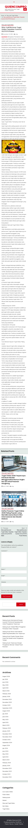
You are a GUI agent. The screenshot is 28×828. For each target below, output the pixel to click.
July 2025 (5, 714)
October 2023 (6, 774)
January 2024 (6, 765)
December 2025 (7, 699)
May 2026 (5, 685)
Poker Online (6, 794)
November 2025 (7, 702)
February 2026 (6, 693)
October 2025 (6, 705)
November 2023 (7, 771)
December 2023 (7, 768)
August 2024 (6, 745)
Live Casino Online (7, 791)
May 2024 (5, 754)
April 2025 (5, 722)
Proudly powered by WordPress (13, 822)
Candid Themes (18, 824)
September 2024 (7, 742)
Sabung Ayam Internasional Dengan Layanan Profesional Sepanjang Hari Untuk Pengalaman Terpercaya (12, 622)
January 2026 (6, 696)
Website (3, 582)
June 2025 (5, 716)
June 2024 (5, 751)
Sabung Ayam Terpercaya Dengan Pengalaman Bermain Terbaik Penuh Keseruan (12, 644)
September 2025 (7, 708)
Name (3, 569)
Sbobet (4, 800)
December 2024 (7, 734)
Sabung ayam (6, 797)
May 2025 (5, 719)
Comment (4, 551)
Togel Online (5, 809)
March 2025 (5, 725)
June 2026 (5, 682)
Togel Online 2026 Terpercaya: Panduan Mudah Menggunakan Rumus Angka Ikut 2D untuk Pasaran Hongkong (14, 480)
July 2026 (5, 679)
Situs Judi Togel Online (8, 24)
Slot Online (5, 806)
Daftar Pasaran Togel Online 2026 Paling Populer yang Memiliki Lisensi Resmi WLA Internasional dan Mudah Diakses (13, 515)
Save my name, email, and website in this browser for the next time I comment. (12, 591)
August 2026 (6, 676)
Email (3, 575)
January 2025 (6, 731)
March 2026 (5, 691)
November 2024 (7, 737)
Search (21, 604)
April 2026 (5, 688)
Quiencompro (16, 7)
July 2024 (5, 748)
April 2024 (5, 757)
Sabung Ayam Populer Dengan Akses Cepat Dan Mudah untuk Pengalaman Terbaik (12, 638)
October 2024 (6, 739)
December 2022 (7, 777)
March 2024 (5, 760)
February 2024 (6, 762)
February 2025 (6, 728)
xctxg (16, 34)
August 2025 (6, 711)
